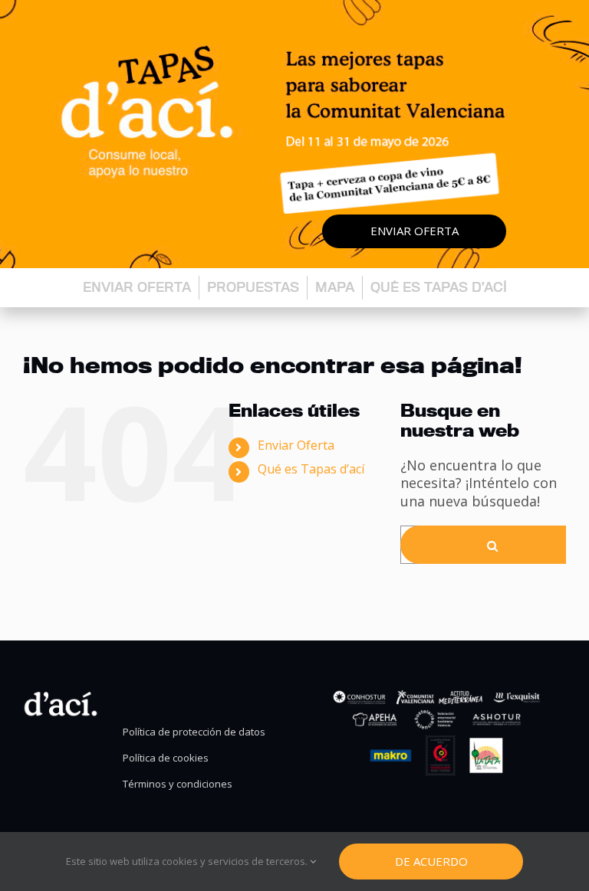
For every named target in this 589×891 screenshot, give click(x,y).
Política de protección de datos (194, 732)
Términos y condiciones (177, 784)
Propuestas (253, 287)
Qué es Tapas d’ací (438, 287)
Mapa (334, 287)
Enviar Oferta (296, 445)
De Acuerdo (431, 861)
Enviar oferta (414, 230)
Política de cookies (166, 758)
